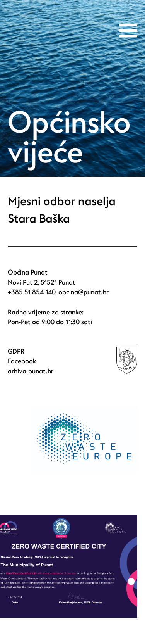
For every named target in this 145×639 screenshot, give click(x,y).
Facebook (22, 361)
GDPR (16, 351)
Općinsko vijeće (69, 138)
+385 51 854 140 (31, 292)
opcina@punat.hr (83, 292)
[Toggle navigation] (128, 30)
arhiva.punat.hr (30, 371)
